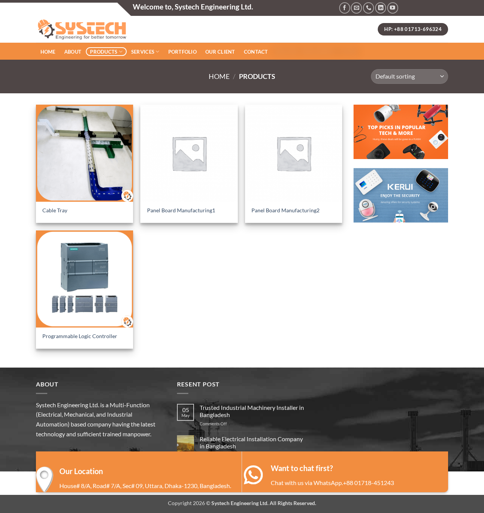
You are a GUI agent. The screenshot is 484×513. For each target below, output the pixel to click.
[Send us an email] (356, 7)
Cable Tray (54, 210)
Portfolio (182, 52)
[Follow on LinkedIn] (380, 7)
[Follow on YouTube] (392, 7)
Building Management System (316, 51)
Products (103, 52)
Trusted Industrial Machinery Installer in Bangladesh (252, 411)
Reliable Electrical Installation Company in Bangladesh (251, 442)
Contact (256, 52)
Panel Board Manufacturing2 (285, 210)
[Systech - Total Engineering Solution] (168, 29)
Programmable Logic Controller (79, 336)
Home (48, 52)
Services (142, 52)
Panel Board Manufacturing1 (181, 210)
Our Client (220, 52)
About (72, 52)
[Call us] (368, 7)
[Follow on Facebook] (344, 7)
